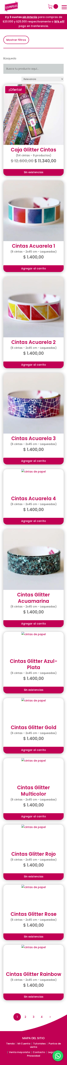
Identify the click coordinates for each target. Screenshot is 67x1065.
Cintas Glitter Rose (34, 914)
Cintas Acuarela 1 (33, 246)
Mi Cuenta (23, 1043)
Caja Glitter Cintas (33, 149)
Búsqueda (9, 58)
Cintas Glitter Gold (33, 727)
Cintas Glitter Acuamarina (33, 597)
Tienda (10, 1043)
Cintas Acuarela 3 (33, 438)
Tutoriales (39, 1043)
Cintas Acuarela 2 (33, 342)
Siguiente (50, 1016)
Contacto (39, 1052)
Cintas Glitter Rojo (33, 854)
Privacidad (33, 1056)
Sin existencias (33, 172)
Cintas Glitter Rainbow (33, 974)
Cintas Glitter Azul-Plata (33, 664)
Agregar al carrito (33, 268)
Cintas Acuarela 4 (33, 498)
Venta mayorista (19, 1052)
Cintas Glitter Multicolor (33, 790)
